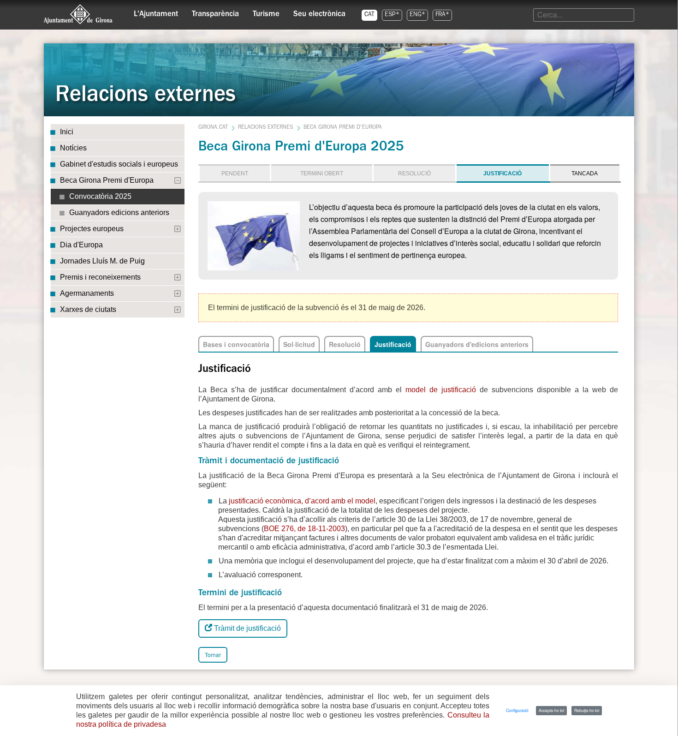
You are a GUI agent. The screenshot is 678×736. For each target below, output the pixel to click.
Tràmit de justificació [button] (246, 628)
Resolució (345, 344)
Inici (66, 132)
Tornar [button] (213, 654)
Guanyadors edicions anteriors (119, 212)
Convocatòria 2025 (100, 196)
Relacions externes (265, 128)
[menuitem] (156, 12)
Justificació (393, 344)
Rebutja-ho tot (586, 710)
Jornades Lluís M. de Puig (102, 261)
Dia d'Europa (81, 245)
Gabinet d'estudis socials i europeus (119, 164)
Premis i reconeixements (100, 277)
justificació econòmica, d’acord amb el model (302, 501)
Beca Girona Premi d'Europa (107, 180)
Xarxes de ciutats (88, 309)
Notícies (73, 148)
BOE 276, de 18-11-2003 (304, 529)
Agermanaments (87, 293)
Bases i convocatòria (236, 344)
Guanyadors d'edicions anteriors (477, 344)
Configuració (517, 710)
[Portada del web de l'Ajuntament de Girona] (78, 14)
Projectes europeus (92, 229)
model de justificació (442, 390)
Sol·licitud (299, 344)
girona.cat (213, 128)
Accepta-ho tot (551, 710)
